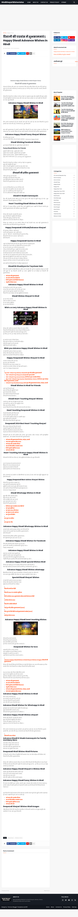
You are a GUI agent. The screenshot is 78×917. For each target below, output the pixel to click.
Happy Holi (64, 186)
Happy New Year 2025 (64, 193)
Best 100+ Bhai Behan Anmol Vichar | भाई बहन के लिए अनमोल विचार (67, 98)
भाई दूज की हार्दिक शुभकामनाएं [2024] (14, 607)
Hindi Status (64, 209)
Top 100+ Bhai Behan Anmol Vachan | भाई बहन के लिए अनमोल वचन (67, 104)
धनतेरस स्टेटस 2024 (9, 600)
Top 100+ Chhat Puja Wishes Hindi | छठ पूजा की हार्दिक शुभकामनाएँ (23, 373)
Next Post (46, 890)
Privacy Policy (66, 907)
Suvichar (64, 211)
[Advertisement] (39, 17)
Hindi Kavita (64, 195)
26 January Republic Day (64, 175)
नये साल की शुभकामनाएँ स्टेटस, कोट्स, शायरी (18, 439)
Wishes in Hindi (18, 837)
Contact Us (59, 907)
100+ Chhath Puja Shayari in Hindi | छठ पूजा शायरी (20, 375)
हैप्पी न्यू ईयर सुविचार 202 (12, 802)
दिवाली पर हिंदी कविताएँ (10, 604)
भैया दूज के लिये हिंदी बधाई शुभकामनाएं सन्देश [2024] (18, 611)
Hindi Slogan (64, 207)
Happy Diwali (10, 33)
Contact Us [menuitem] (44, 2)
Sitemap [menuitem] (63, 2)
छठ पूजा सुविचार (10, 508)
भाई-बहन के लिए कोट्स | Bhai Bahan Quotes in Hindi (67, 138)
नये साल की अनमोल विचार (13, 444)
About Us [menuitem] (35, 2)
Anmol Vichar (64, 180)
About (52, 907)
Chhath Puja (64, 182)
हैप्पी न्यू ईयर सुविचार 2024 (13, 448)
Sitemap (74, 907)
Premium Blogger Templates (15, 907)
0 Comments (16, 48)
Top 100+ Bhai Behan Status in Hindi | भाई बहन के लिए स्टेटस (68, 111)
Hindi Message (64, 198)
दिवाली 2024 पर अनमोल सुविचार (13, 592)
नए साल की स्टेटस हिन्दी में (13, 278)
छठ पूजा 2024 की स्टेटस (12, 510)
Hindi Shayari (64, 204)
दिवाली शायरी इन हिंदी (10, 588)
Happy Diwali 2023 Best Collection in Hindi (64, 51)
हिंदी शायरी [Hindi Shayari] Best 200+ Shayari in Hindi (66, 131)
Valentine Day (64, 213)
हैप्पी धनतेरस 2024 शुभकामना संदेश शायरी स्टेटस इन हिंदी (19, 596)
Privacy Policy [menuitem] (54, 2)
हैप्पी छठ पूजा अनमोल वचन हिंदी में (15, 506)
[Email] (30, 53)
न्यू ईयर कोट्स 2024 (11, 282)
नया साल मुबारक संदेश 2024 (13, 441)
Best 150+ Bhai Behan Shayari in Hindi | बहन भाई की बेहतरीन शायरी (67, 125)
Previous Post (5, 890)
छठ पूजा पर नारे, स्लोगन (12, 512)
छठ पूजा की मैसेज (10, 514)
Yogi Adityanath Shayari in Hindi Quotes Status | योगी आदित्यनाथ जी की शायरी (68, 118)
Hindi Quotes (64, 202)
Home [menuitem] (29, 2)
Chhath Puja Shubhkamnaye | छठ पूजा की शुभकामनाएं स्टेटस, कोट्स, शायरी (27, 383)
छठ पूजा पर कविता (9, 518)
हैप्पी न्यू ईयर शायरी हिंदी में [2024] (15, 280)
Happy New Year (64, 189)
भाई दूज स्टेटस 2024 (9, 615)
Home (4, 33)
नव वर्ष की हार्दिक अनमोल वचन (14, 446)
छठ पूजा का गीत (8, 522)
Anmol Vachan (64, 177)
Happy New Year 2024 (64, 191)
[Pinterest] (27, 53)
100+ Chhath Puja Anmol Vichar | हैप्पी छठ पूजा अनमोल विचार (23, 377)
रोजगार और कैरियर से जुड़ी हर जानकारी (62, 54)
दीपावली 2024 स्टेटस (9, 735)
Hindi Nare (64, 200)
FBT (27, 907)
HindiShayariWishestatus (13, 2)
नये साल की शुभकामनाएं (12, 275)
